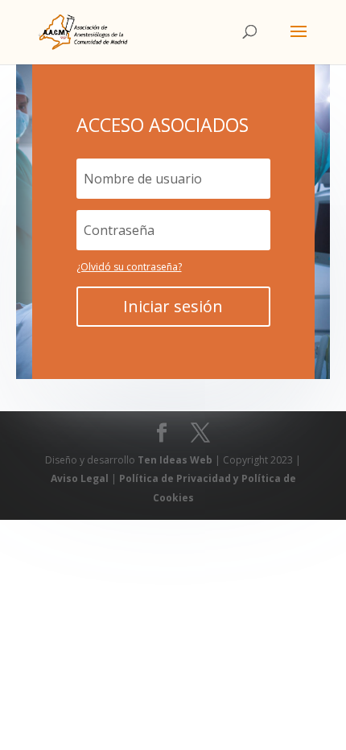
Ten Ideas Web (176, 460)
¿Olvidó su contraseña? (129, 267)
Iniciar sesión (173, 306)
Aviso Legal (81, 478)
